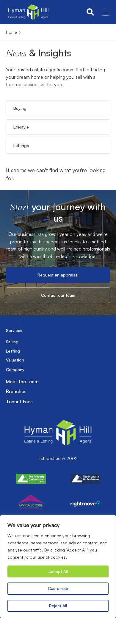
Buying (19, 108)
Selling (12, 341)
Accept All (58, 571)
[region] (58, 566)
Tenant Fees (19, 401)
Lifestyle (21, 126)
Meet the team (22, 381)
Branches (16, 391)
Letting (13, 350)
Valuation (15, 359)
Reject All (58, 605)
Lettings (21, 145)
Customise (58, 588)
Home (11, 32)
